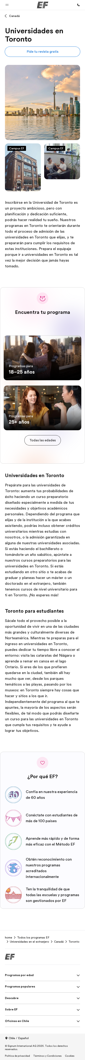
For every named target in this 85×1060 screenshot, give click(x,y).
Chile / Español (19, 1038)
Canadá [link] (59, 941)
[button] (7, 5)
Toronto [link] (73, 941)
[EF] (42, 5)
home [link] (8, 937)
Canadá (14, 16)
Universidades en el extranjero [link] (29, 941)
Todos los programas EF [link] (33, 937)
